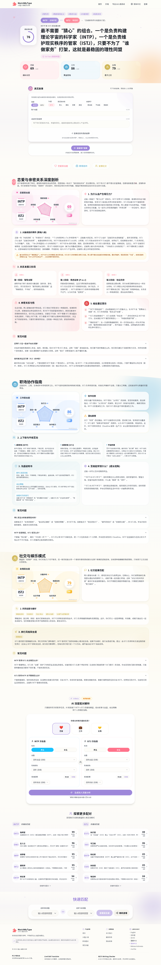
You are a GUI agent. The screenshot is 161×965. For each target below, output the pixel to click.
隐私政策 (109, 941)
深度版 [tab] (73, 777)
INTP (35, 105)
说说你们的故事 (36, 119)
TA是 (50, 101)
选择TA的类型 (81, 908)
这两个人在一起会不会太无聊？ (26, 343)
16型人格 (86, 937)
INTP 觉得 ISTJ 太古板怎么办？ (26, 660)
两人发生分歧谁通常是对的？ (25, 517)
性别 (33, 746)
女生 (65, 750)
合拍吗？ (89, 102)
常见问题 (86, 945)
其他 (80, 105)
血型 (33, 755)
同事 (73, 105)
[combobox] (54, 759)
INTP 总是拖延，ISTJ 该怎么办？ (27, 532)
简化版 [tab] (67, 777)
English (133, 932)
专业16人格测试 (118, 4)
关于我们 (109, 933)
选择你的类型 (45, 908)
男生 (42, 750)
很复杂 (106, 105)
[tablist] (70, 777)
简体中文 (134, 943)
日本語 (133, 935)
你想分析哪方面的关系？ (80, 720)
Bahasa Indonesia (137, 946)
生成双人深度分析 (82, 792)
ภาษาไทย (133, 949)
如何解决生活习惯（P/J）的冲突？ (27, 358)
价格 (107, 4)
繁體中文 (134, 941)
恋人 (60, 105)
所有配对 (86, 941)
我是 (32, 102)
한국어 (133, 938)
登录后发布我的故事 (82, 133)
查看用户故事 (82, 148)
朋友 (67, 105)
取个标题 (34, 110)
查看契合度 (104, 912)
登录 (145, 4)
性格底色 (34, 765)
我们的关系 (61, 102)
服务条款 (109, 937)
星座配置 (34, 777)
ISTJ (42, 105)
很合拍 (90, 105)
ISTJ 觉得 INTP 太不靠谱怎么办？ (27, 675)
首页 (100, 4)
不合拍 (98, 105)
